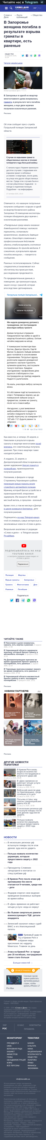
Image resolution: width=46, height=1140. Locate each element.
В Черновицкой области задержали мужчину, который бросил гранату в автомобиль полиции (21, 653)
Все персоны (13, 1066)
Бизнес (31, 1043)
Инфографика (23, 970)
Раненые (9, 589)
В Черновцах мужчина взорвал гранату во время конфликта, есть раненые (22, 671)
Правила (29, 1029)
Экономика (33, 1068)
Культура (32, 1046)
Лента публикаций (21, 16)
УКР (35, 8)
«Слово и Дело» (21, 1008)
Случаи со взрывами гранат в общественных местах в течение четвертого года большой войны (21, 160)
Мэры (9, 1063)
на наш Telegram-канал (28, 517)
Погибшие (22, 589)
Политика (32, 1060)
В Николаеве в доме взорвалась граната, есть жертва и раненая (22, 645)
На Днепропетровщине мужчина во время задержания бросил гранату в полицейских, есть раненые (21, 663)
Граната (9, 585)
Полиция (9, 575)
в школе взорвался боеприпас (18, 509)
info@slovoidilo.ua (23, 1079)
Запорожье (29, 580)
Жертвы (22, 575)
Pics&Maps (9, 536)
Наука (30, 1049)
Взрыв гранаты (12, 580)
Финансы (32, 1066)
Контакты (35, 1025)
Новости (10, 837)
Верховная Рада (14, 1049)
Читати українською (13, 63)
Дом (35, 585)
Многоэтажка (23, 585)
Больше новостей (21, 963)
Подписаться (23, 564)
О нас (20, 1025)
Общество (37, 15)
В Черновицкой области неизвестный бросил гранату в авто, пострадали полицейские (21, 678)
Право (30, 1063)
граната (8, 102)
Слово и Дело (8, 16)
